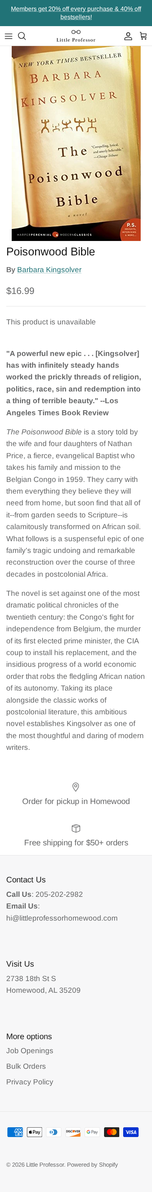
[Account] (126, 35)
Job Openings (29, 1051)
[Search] (25, 35)
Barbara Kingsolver (49, 270)
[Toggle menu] (8, 35)
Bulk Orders (26, 1066)
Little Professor (45, 1164)
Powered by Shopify (92, 1164)
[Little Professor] (76, 36)
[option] (76, 143)
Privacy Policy (29, 1082)
